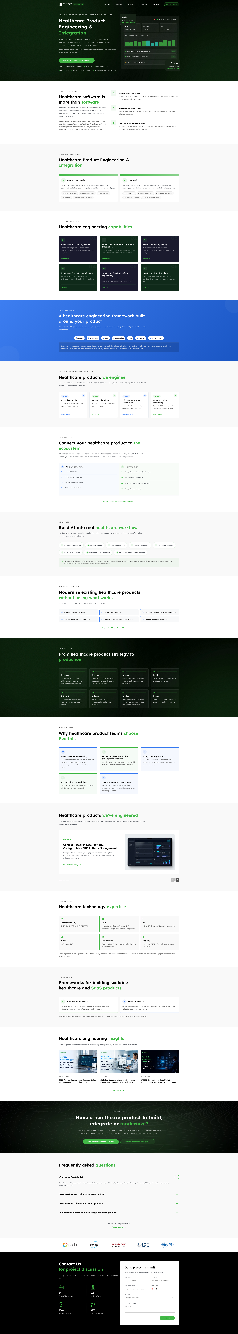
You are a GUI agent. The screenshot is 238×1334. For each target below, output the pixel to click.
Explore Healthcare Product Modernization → (119, 628)
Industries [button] (131, 4)
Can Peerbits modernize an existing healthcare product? (88, 1212)
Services (128, 1294)
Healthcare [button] (106, 4)
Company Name (130, 1286)
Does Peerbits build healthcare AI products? (81, 1203)
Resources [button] (143, 4)
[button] (152, 1289)
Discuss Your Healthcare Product (76, 60)
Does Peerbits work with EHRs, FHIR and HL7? (83, 1194)
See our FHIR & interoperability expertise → (119, 501)
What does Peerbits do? (71, 1177)
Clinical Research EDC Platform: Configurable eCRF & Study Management (90, 846)
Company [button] (156, 4)
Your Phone (154, 1286)
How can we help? (131, 1303)
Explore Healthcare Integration (138, 1142)
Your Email (154, 1277)
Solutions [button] (119, 4)
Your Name (128, 1277)
